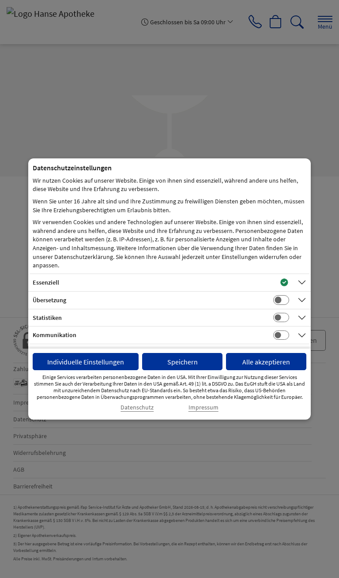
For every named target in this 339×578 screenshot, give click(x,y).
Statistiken (47, 318)
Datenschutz (137, 407)
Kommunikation (54, 335)
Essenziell (46, 282)
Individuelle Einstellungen (85, 361)
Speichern (182, 361)
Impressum (203, 407)
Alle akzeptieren (266, 361)
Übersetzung (49, 300)
